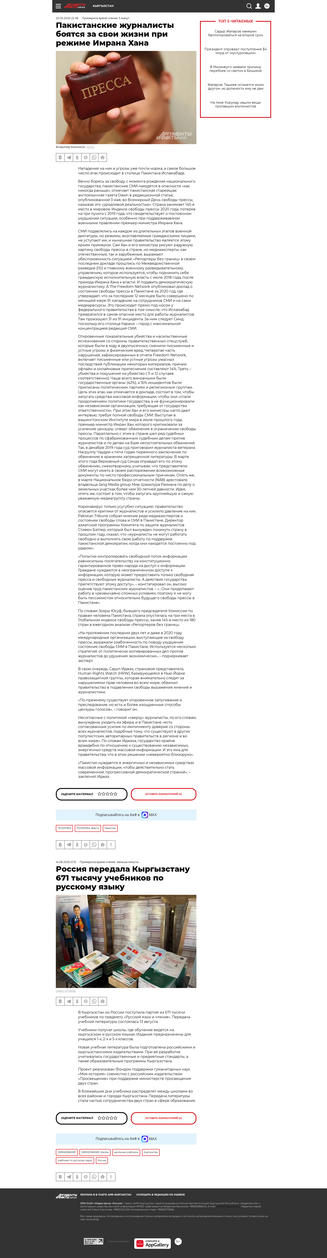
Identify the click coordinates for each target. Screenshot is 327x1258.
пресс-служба (66, 990)
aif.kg (90, 147)
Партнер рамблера (118, 1241)
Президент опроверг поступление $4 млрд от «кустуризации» (235, 51)
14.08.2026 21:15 (66, 862)
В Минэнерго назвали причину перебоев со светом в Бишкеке (236, 69)
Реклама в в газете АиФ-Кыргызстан (105, 1194)
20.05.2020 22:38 (67, 18)
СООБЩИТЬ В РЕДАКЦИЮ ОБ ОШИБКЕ (160, 1194)
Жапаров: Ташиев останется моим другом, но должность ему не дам (236, 87)
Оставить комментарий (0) (163, 794)
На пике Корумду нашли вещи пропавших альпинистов (235, 104)
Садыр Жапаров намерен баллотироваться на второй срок (235, 33)
